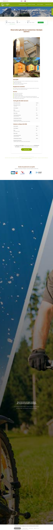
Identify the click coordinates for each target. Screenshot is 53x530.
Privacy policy (37, 528)
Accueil (6, 17)
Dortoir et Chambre (40, 4)
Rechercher (40, 22)
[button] (15, 47)
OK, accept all (18, 528)
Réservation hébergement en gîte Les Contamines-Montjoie (29, 157)
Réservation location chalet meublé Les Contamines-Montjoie (13, 157)
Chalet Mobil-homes (48, 4)
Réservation (26, 149)
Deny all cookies (25, 528)
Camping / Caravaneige (31, 4)
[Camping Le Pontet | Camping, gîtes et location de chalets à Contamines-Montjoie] (5, 4)
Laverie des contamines (22, 4)
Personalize (31, 528)
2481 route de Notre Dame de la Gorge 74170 (33, 13)
